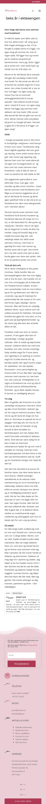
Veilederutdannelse (23, 727)
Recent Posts (17, 593)
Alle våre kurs (21, 742)
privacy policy (32, 645)
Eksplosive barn (22, 730)
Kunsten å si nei (22, 736)
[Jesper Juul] (10, 601)
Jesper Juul (21, 597)
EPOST (15, 703)
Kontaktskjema (18, 714)
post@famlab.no (19, 710)
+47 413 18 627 (18, 696)
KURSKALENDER (20, 676)
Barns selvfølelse (22, 733)
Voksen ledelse (21, 739)
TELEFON (16, 686)
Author (8, 593)
